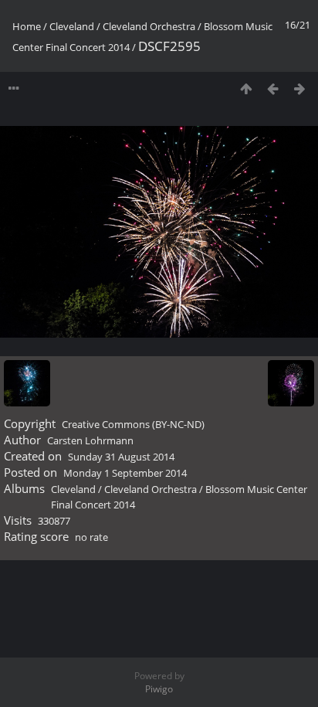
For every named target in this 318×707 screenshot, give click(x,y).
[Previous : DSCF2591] (272, 88)
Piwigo (159, 688)
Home (26, 26)
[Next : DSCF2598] (299, 88)
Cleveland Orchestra (149, 26)
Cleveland (71, 26)
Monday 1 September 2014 (125, 473)
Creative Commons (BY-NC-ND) (133, 424)
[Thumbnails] (245, 88)
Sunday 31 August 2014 (121, 457)
